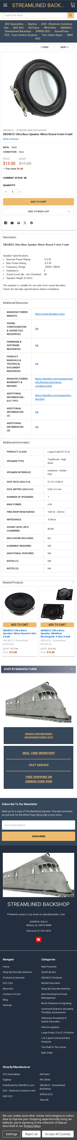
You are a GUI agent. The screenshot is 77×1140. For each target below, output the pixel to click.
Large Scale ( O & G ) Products (57, 1032)
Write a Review (11, 138)
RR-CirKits (45, 1079)
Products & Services (13, 977)
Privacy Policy (32, 1126)
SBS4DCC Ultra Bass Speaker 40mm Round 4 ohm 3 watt (19, 633)
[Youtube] (38, 939)
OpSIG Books (48, 972)
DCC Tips (8, 983)
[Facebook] (5, 223)
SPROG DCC (46, 1094)
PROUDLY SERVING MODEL (38, 734)
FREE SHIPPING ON (38, 777)
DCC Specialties (11, 1074)
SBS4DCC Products (51, 977)
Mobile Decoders (50, 983)
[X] (25, 223)
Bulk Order (47, 1052)
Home (6, 966)
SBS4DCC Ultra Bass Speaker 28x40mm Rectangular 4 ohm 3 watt (55, 633)
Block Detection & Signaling (56, 1003)
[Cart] (72, 5)
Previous (69, 582)
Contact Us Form (12, 994)
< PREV (45, 47)
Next (72, 582)
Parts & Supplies (50, 1027)
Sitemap (7, 1005)
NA (36, 328)
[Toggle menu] (5, 5)
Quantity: (9, 185)
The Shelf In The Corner (53, 1047)
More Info (8, 988)
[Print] (18, 223)
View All (44, 1099)
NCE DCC (8, 1096)
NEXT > (65, 47)
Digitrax (7, 1079)
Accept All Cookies (58, 1134)
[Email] (12, 223)
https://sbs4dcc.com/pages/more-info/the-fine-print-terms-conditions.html (54, 382)
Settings (11, 1134)
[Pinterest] (31, 223)
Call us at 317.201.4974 (38, 930)
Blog (5, 999)
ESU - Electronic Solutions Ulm (19, 1090)
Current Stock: (14, 177)
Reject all (31, 1134)
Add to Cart (19, 624)
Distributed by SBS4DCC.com (18, 1085)
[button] (38, 702)
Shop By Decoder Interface (17, 972)
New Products (48, 966)
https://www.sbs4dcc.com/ (50, 314)
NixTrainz (45, 1074)
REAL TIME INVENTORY (38, 753)
